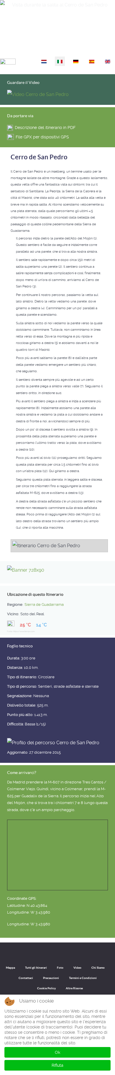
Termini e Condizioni (83, 978)
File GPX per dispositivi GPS (42, 137)
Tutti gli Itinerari (36, 967)
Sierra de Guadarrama (44, 604)
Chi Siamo (98, 967)
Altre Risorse (74, 988)
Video (77, 967)
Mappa (10, 967)
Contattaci (26, 978)
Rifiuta (57, 1065)
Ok (57, 1052)
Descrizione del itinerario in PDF (45, 127)
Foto (60, 967)
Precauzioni (51, 978)
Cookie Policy (46, 988)
